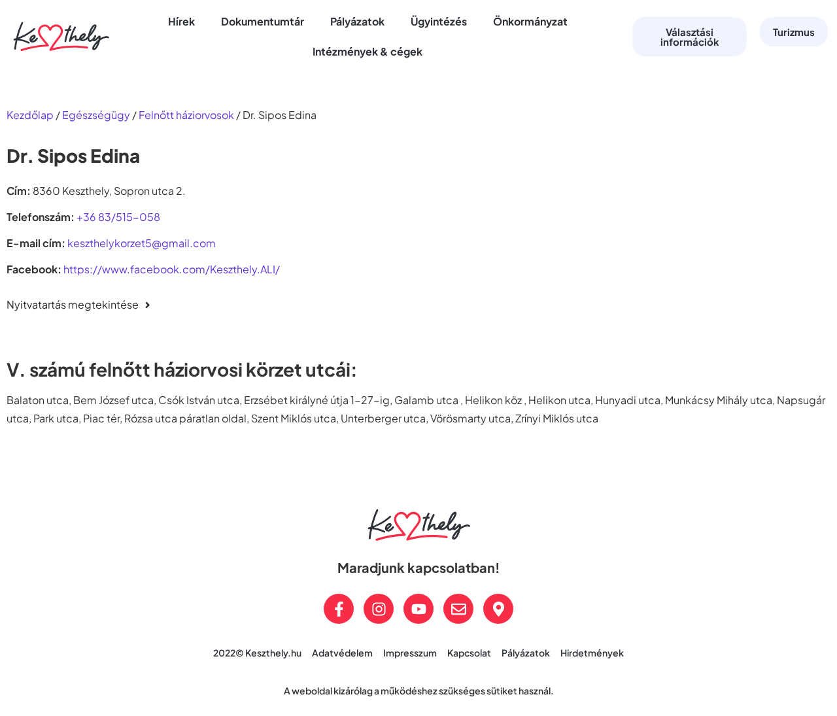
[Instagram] (379, 609)
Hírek (181, 21)
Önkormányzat (530, 21)
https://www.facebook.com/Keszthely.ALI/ (171, 269)
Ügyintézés (439, 21)
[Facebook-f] (339, 609)
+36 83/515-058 (118, 217)
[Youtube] (418, 609)
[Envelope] (458, 609)
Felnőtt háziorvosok (186, 115)
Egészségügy (96, 115)
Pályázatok (357, 21)
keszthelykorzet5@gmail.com (141, 243)
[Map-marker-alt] (498, 609)
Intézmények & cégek (367, 51)
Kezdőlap (30, 115)
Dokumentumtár (262, 21)
